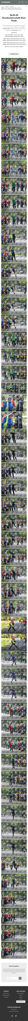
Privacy (20, 997)
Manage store (14, 1009)
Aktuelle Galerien (6, 995)
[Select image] (3, 73)
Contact (20, 999)
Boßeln (7, 6)
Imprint (20, 995)
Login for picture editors (14, 1011)
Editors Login (6, 993)
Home (2, 6)
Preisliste (6, 997)
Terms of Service (20, 993)
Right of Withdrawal (20, 1001)
